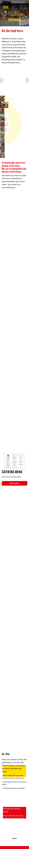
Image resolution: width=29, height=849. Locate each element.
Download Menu (14, 483)
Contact (14, 838)
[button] (1, 80)
